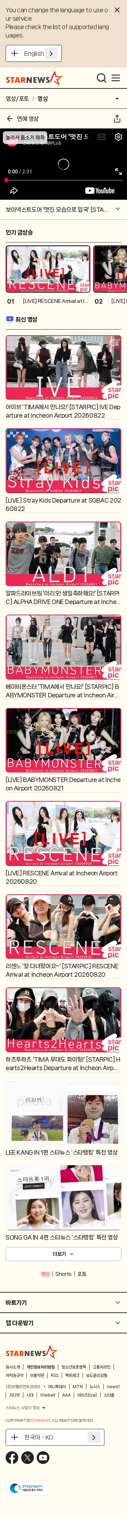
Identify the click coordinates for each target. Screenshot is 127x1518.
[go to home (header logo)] (35, 78)
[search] (101, 78)
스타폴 (109, 1395)
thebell (47, 1395)
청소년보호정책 (73, 1367)
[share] (117, 118)
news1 (113, 1387)
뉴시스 (95, 1387)
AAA (66, 1395)
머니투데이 (57, 1387)
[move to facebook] (12, 1457)
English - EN (40, 53)
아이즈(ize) (87, 1395)
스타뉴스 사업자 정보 (23, 1408)
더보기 (59, 1254)
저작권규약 (14, 1375)
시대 (30, 1395)
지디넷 (14, 1395)
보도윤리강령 (96, 1375)
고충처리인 (101, 1367)
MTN (78, 1387)
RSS (55, 1375)
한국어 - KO (38, 1437)
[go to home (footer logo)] (32, 1352)
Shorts (63, 1274)
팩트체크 (72, 1375)
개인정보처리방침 (40, 1367)
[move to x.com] (27, 1457)
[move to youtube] (43, 1457)
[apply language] (51, 53)
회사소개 (13, 1367)
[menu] (115, 78)
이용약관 (37, 1375)
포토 (81, 1274)
